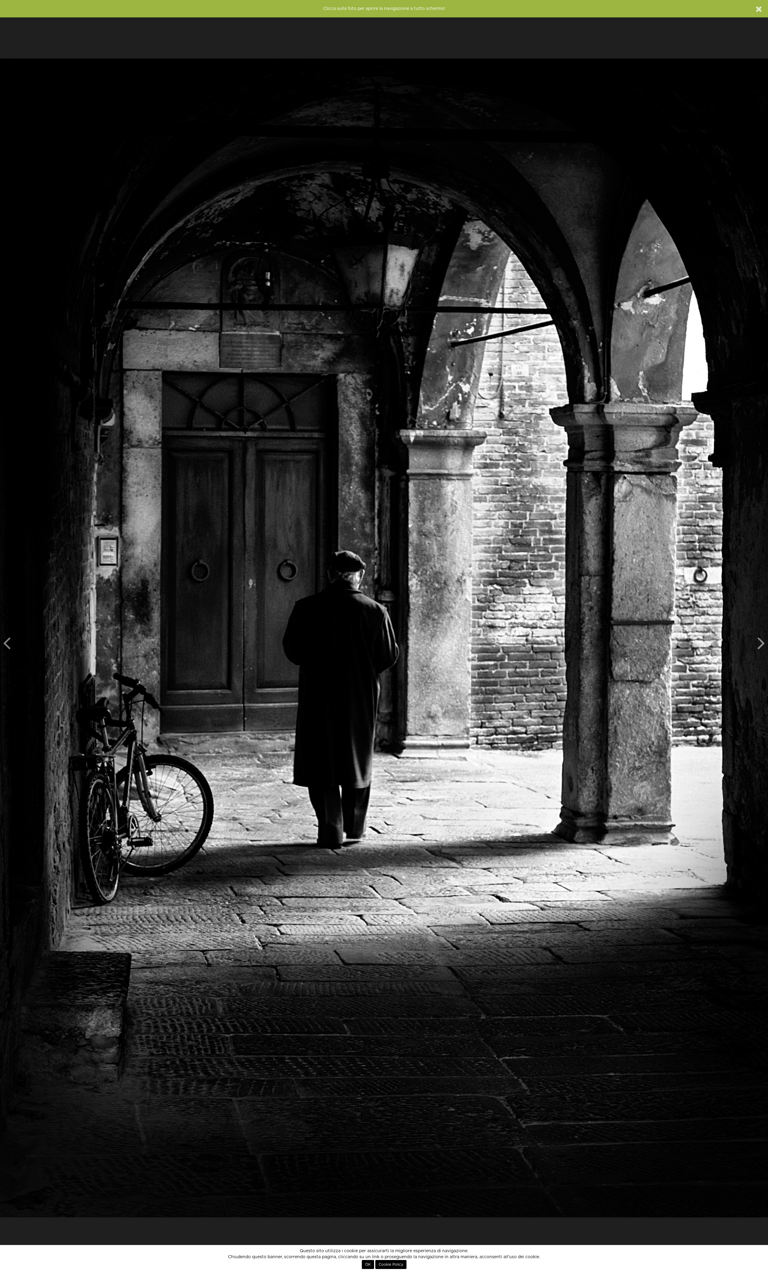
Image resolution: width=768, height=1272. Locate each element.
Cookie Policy (391, 1264)
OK (368, 1264)
